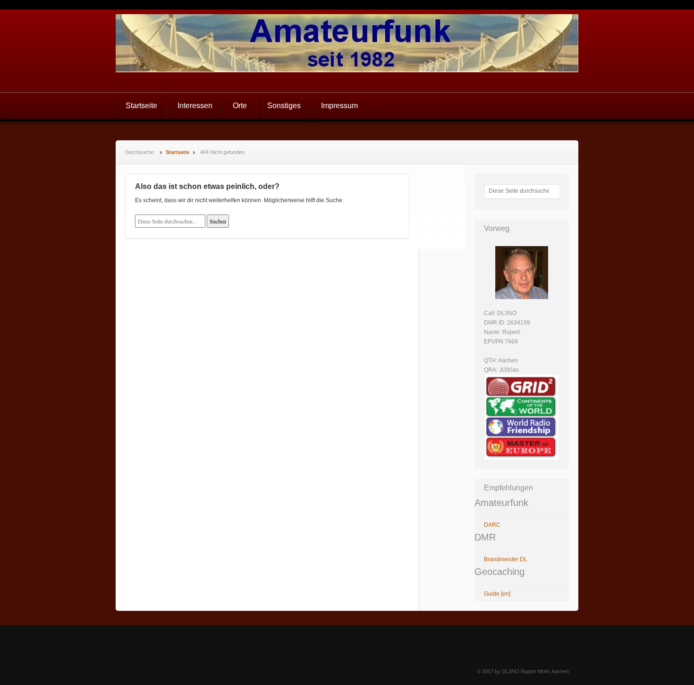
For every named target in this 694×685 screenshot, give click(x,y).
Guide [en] (497, 594)
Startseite (141, 106)
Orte (240, 106)
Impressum (339, 106)
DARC (492, 525)
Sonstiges (284, 106)
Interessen (195, 106)
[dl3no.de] (347, 50)
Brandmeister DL (505, 559)
